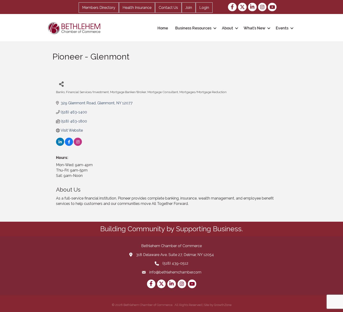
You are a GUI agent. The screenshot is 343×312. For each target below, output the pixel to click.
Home (163, 28)
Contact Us (168, 7)
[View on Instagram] (78, 144)
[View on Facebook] (69, 144)
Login (204, 7)
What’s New (254, 28)
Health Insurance (136, 7)
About (227, 28)
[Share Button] (61, 84)
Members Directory (98, 7)
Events (282, 28)
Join (188, 7)
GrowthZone (222, 305)
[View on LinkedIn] (60, 144)
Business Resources (193, 28)
